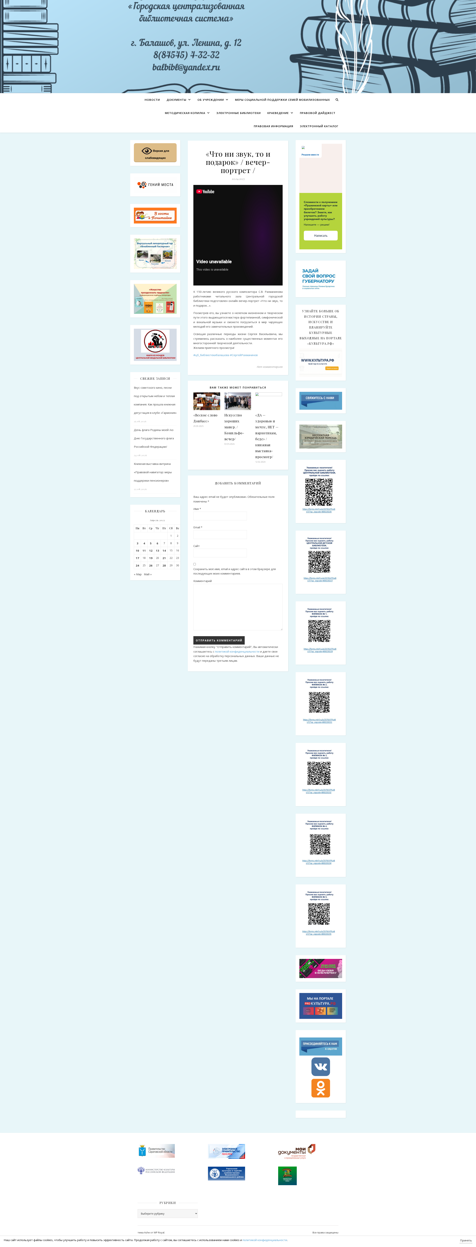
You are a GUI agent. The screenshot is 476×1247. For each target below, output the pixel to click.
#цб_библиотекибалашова (211, 355)
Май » (148, 574)
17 (137, 558)
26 (150, 565)
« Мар (138, 574)
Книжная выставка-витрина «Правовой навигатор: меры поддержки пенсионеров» (153, 472)
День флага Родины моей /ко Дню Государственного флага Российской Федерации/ (154, 438)
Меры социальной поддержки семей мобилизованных (282, 99)
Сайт (196, 546)
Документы (176, 99)
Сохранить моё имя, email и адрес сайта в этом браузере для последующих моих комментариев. (234, 571)
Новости (152, 99)
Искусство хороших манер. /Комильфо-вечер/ (234, 427)
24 (137, 565)
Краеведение (278, 113)
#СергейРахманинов (244, 355)
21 (164, 558)
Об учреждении (210, 99)
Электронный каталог (319, 126)
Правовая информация (273, 126)
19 (150, 558)
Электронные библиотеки (238, 113)
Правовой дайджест (317, 113)
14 (164, 550)
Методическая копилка (185, 113)
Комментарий (202, 581)
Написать (320, 235)
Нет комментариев (270, 367)
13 (157, 550)
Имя (197, 509)
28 (164, 565)
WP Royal (159, 1232)
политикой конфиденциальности (237, 651)
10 (137, 550)
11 (144, 550)
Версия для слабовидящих (157, 154)
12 (150, 550)
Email (197, 527)
